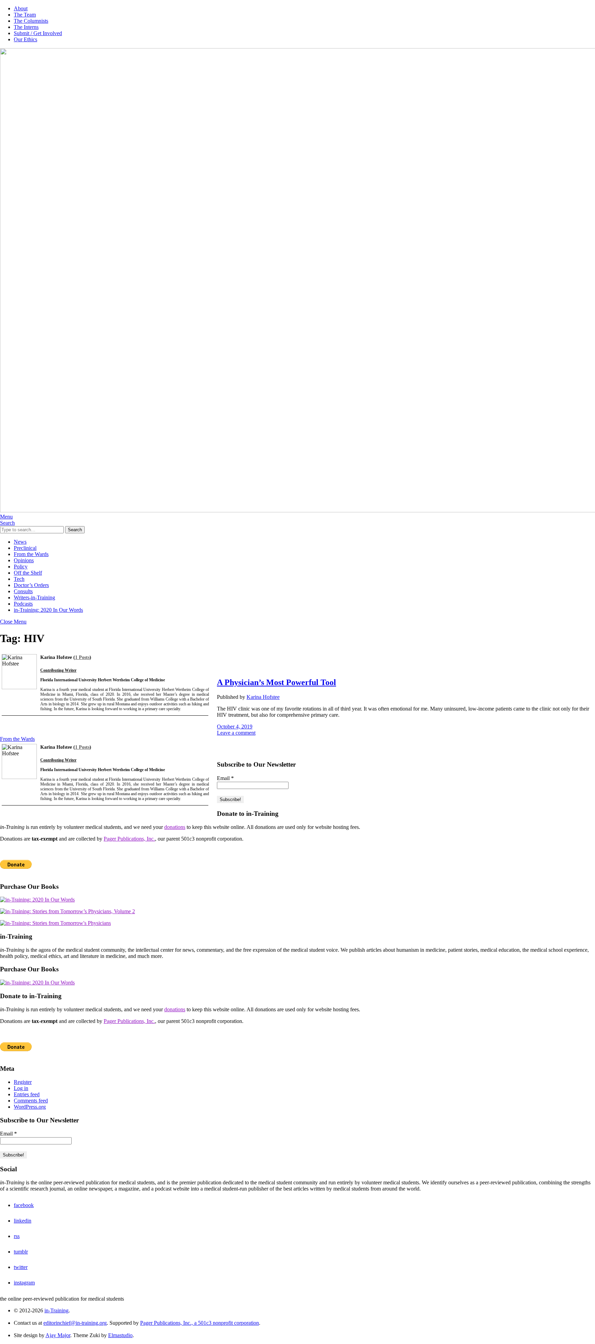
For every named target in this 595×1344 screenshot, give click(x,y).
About (21, 8)
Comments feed (31, 1100)
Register (23, 1082)
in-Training (56, 1310)
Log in (21, 1088)
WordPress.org (30, 1107)
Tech (19, 579)
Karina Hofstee (263, 697)
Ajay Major (57, 1335)
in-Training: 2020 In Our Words (48, 610)
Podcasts (23, 604)
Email (225, 778)
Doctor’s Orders (31, 585)
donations (174, 827)
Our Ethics (25, 39)
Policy (21, 566)
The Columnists (31, 21)
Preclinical (25, 548)
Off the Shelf (28, 573)
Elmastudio (120, 1335)
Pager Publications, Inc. (129, 839)
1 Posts (82, 657)
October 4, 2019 (234, 726)
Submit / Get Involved (38, 33)
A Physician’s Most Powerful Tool (276, 682)
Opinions (24, 560)
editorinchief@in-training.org (75, 1323)
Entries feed (27, 1094)
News (20, 542)
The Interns (26, 27)
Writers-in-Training (34, 597)
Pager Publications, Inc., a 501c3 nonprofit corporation (199, 1323)
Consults (23, 591)
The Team (25, 15)
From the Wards (31, 554)
